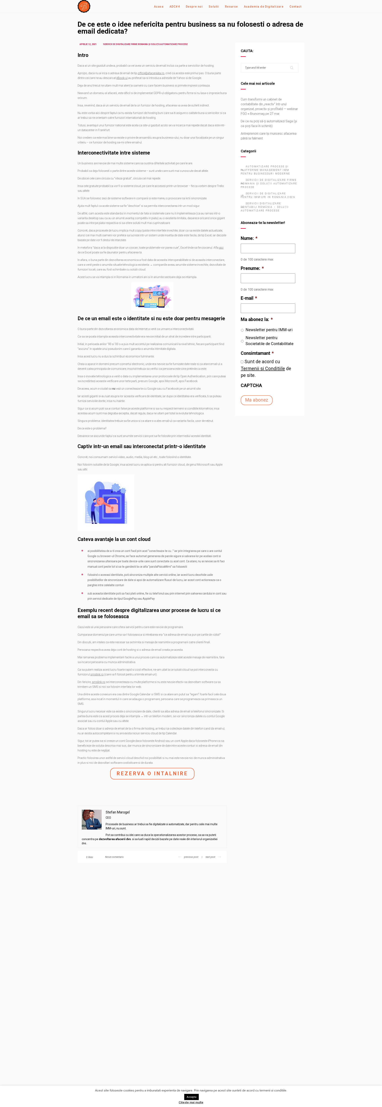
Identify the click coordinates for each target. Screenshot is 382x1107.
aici (221, 247)
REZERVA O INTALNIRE (152, 773)
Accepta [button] (191, 1096)
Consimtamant (257, 353)
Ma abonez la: (257, 319)
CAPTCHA (251, 385)
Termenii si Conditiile (263, 368)
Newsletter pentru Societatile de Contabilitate (269, 340)
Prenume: (252, 268)
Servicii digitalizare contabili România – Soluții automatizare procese (265, 207)
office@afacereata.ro (151, 73)
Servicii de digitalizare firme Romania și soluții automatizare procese (269, 184)
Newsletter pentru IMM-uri (269, 329)
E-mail (249, 298)
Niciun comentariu (114, 857)
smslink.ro (97, 674)
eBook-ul (122, 78)
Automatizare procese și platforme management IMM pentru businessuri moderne (265, 170)
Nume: (249, 238)
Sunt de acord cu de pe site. (266, 368)
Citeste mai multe (191, 1102)
